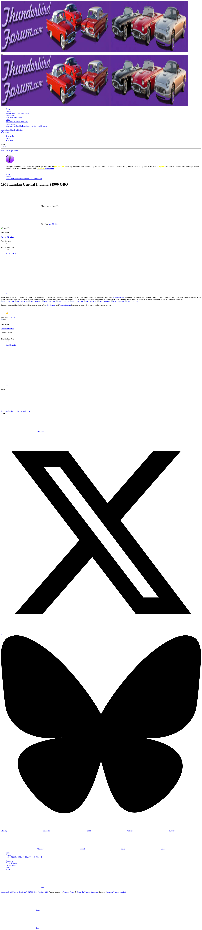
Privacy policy (11, 865)
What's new (10, 115)
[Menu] (2, 54)
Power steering (118, 297)
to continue (45, 169)
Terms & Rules (11, 863)
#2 (6, 385)
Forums (8, 111)
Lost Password (27, 126)
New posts (25, 113)
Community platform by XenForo (24, 892)
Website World (68, 892)
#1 (6, 293)
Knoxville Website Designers (87, 892)
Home (8, 109)
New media (18, 118)
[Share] (23, 273)
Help (7, 867)
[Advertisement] (53, 399)
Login (18, 113)
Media (8, 120)
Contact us (9, 861)
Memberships (11, 124)
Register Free (10, 113)
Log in (3, 146)
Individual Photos (12, 122)
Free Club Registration (9, 151)
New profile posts (40, 126)
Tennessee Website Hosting (115, 892)
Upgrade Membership (14, 126)
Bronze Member (7, 237)
